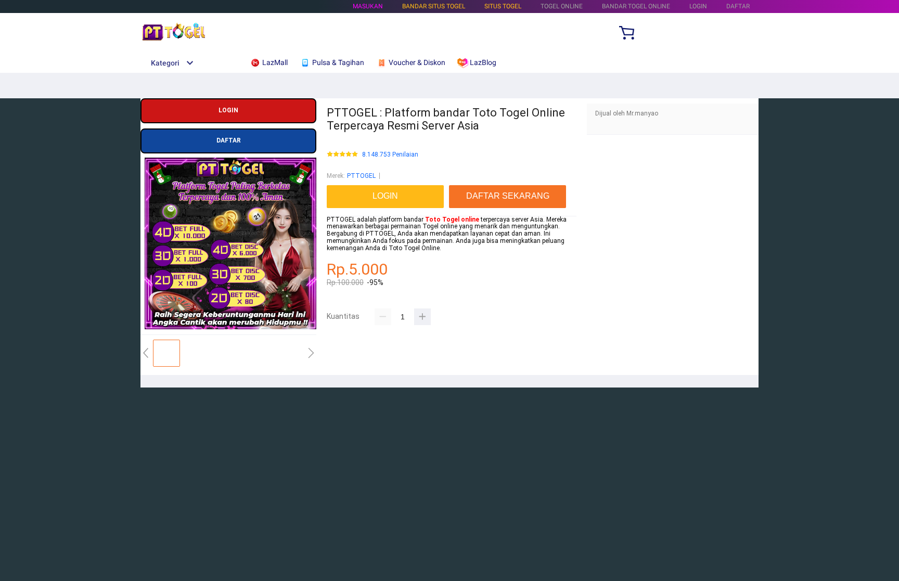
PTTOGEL (361, 175)
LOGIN (698, 6)
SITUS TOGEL (502, 6)
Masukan (368, 6)
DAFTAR (738, 6)
